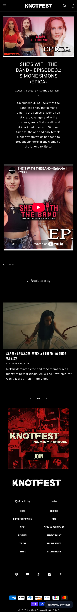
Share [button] (10, 264)
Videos (23, 543)
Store (23, 551)
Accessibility (54, 551)
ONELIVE (54, 610)
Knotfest (31, 610)
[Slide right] (46, 399)
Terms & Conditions (54, 527)
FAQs (54, 519)
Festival (22, 535)
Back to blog (41, 281)
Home (22, 511)
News (22, 527)
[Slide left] (31, 399)
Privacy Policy (54, 535)
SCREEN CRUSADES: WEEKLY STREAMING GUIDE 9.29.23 (36, 355)
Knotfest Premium (22, 519)
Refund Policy (54, 543)
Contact (54, 511)
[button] (4, 6)
